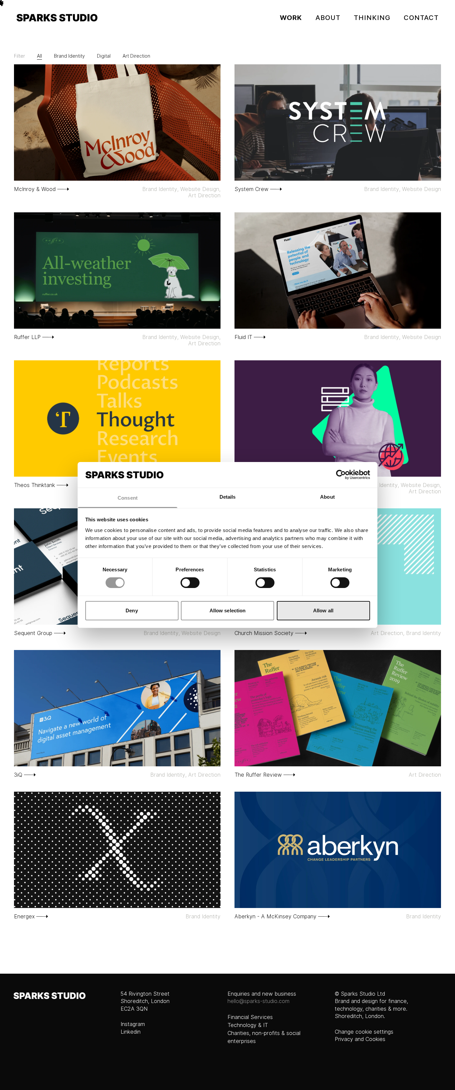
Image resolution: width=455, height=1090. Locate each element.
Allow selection (228, 610)
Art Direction (136, 56)
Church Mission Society (263, 633)
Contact (421, 18)
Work (291, 18)
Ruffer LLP (27, 337)
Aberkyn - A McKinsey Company (275, 916)
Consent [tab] (128, 498)
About (327, 18)
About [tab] (327, 497)
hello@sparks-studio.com (258, 1001)
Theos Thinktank (34, 485)
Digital (104, 56)
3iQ (18, 775)
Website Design (199, 189)
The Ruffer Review (258, 775)
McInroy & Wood (35, 189)
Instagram (133, 1024)
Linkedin (131, 1032)
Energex (24, 916)
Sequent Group (33, 633)
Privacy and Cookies (360, 1039)
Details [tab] (228, 497)
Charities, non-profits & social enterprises (264, 1037)
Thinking (372, 18)
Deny (132, 610)
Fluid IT (243, 337)
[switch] (190, 582)
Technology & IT (248, 1025)
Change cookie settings (364, 1032)
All (39, 56)
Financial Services (250, 1017)
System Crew (251, 189)
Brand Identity (69, 56)
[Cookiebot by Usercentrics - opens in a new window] (341, 475)
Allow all (323, 610)
